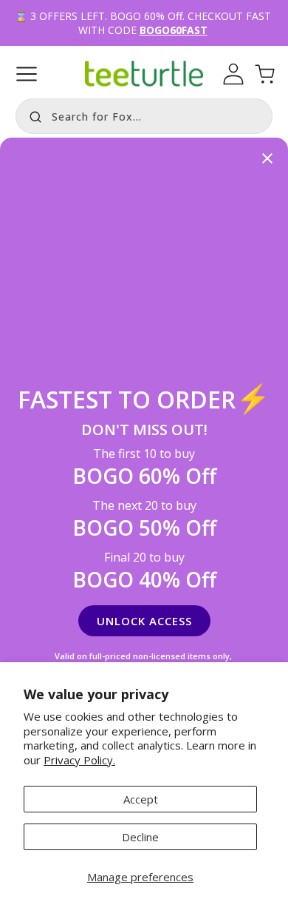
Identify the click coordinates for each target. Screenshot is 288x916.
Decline (140, 836)
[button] (26, 74)
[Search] (32, 114)
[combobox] (144, 116)
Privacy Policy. (79, 759)
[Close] (267, 159)
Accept (140, 799)
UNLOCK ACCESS (144, 620)
